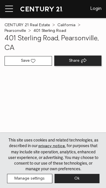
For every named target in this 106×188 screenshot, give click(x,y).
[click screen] (53, 103)
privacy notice (51, 146)
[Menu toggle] (9, 9)
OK (76, 178)
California (66, 25)
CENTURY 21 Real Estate (27, 25)
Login (95, 8)
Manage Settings (29, 178)
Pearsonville (15, 31)
